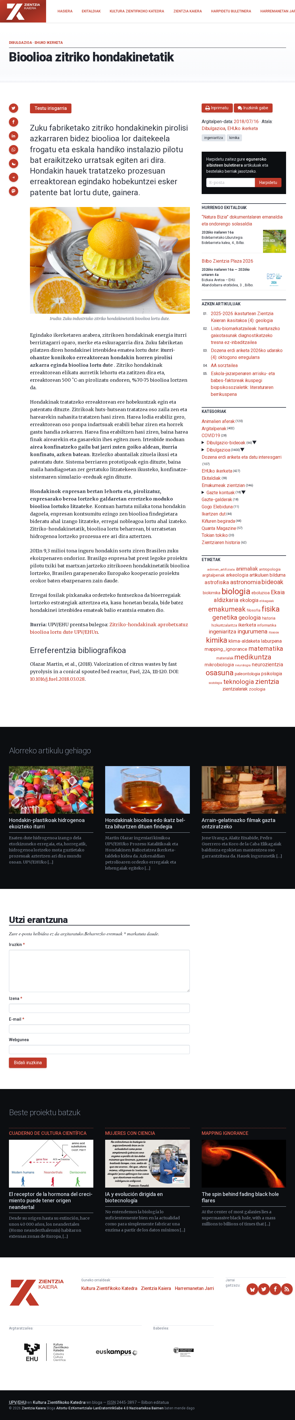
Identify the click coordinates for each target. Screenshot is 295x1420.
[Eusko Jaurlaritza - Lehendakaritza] (183, 1353)
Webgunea (19, 1039)
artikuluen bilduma (267, 575)
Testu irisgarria (51, 108)
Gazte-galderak (217, 499)
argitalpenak (213, 575)
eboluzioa (260, 592)
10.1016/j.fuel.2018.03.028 (57, 679)
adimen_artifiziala (221, 569)
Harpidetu (268, 182)
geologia (250, 617)
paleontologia (247, 673)
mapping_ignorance (226, 649)
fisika (271, 608)
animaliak (247, 569)
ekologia (249, 600)
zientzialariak (235, 689)
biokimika (211, 592)
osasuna (220, 672)
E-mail (16, 1019)
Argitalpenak (214, 428)
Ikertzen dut (214, 514)
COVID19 (211, 435)
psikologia (271, 673)
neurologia (243, 665)
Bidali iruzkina (28, 1062)
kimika (234, 138)
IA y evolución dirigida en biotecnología (134, 1197)
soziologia (215, 683)
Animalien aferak (218, 421)
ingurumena (252, 631)
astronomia (245, 582)
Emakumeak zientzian (223, 485)
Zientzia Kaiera (156, 1288)
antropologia (270, 569)
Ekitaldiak (211, 478)
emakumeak (226, 609)
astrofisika (217, 582)
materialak (224, 658)
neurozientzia (267, 664)
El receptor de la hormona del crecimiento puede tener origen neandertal (50, 1200)
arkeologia (237, 575)
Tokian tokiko (215, 535)
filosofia (253, 610)
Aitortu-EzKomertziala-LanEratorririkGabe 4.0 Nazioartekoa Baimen (110, 1408)
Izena (15, 998)
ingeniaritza (213, 138)
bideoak (272, 582)
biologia (236, 591)
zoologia (257, 689)
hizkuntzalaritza (224, 625)
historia (268, 618)
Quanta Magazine (219, 528)
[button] (13, 108)
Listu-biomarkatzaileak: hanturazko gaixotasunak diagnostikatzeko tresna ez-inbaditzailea (245, 335)
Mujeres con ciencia (130, 1133)
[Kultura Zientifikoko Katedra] (47, 1353)
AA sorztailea (224, 365)
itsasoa (274, 632)
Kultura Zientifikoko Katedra (109, 1288)
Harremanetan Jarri (194, 1288)
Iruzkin (17, 944)
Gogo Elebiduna (217, 506)
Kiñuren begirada (218, 521)
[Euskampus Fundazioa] (116, 1353)
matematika (265, 648)
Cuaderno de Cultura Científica (47, 1133)
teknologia (238, 682)
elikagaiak (267, 601)
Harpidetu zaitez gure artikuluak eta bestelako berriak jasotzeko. (237, 165)
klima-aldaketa (244, 641)
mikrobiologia (219, 664)
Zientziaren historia (221, 542)
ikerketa (247, 625)
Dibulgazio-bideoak (226, 442)
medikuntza (252, 657)
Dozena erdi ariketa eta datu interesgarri (241, 457)
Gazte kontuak (221, 492)
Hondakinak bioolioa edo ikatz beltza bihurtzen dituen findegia (145, 823)
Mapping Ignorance (225, 1133)
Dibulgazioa (20, 43)
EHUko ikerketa (49, 43)
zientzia (267, 681)
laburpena (271, 641)
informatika (266, 625)
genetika (224, 617)
